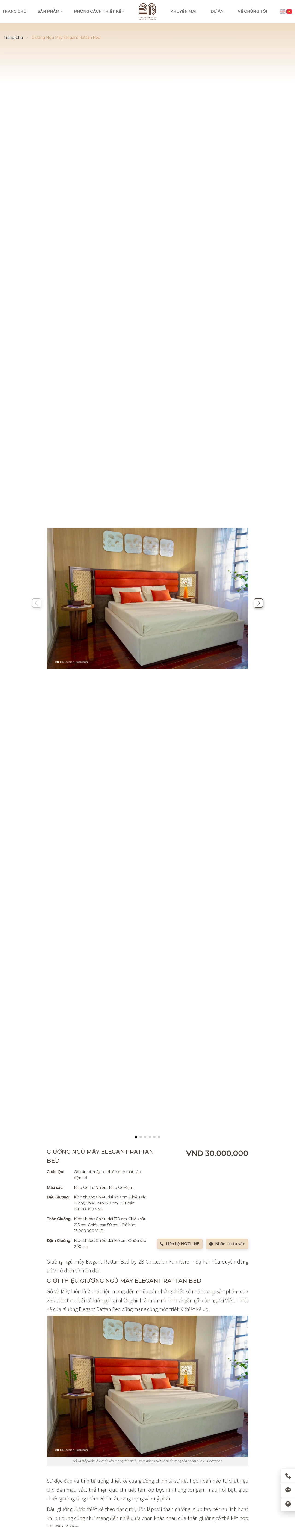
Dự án (217, 11)
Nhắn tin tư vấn (230, 1244)
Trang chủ (14, 11)
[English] (283, 11)
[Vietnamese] (289, 11)
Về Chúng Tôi (252, 11)
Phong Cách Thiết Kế (97, 11)
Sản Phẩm (49, 11)
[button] (136, 1137)
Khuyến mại (183, 11)
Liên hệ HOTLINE (183, 1244)
